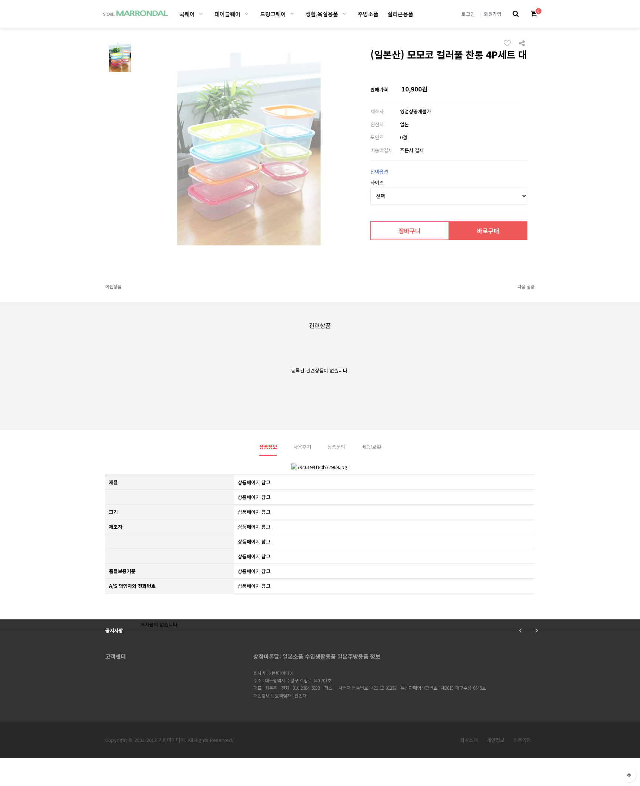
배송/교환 (371, 446)
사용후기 (302, 446)
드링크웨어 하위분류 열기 (292, 14)
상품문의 (336, 446)
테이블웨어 (227, 14)
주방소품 (368, 14)
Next (535, 630)
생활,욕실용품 (322, 14)
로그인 (468, 13)
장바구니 (410, 230)
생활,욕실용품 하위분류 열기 (344, 14)
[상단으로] (628, 774)
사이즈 (377, 182)
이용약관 (522, 739)
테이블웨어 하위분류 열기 (246, 14)
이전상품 (113, 286)
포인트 (377, 137)
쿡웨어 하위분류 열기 (201, 14)
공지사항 (114, 630)
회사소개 (469, 739)
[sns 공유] (521, 42)
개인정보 (495, 739)
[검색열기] (515, 14)
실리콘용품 (400, 14)
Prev (520, 630)
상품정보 (268, 446)
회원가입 (492, 13)
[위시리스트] (509, 43)
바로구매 (488, 230)
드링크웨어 (273, 14)
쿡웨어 (187, 14)
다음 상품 (526, 286)
